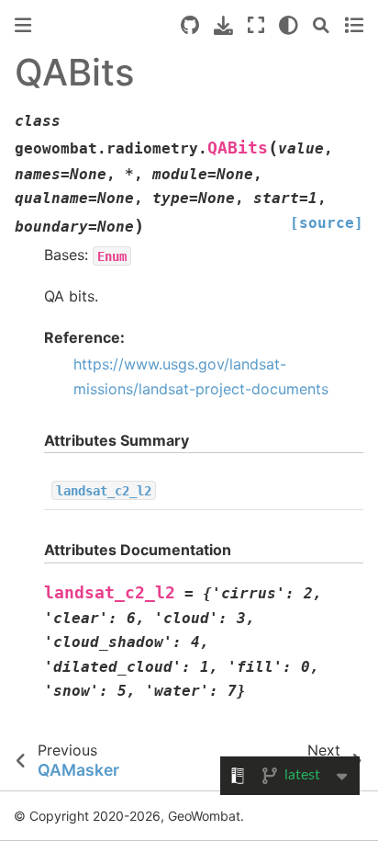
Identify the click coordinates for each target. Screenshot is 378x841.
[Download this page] (223, 25)
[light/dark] (289, 25)
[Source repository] (189, 25)
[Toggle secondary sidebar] (354, 25)
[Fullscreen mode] (256, 25)
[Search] (321, 25)
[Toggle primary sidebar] (23, 25)
